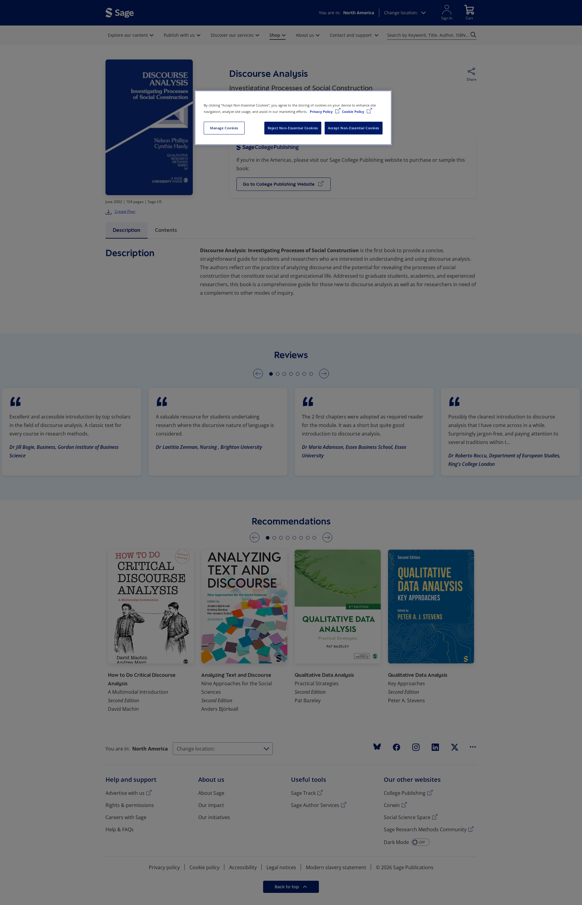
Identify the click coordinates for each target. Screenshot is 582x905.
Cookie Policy (353, 111)
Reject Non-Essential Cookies (293, 128)
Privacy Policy (321, 111)
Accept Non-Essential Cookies (353, 128)
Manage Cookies (224, 128)
